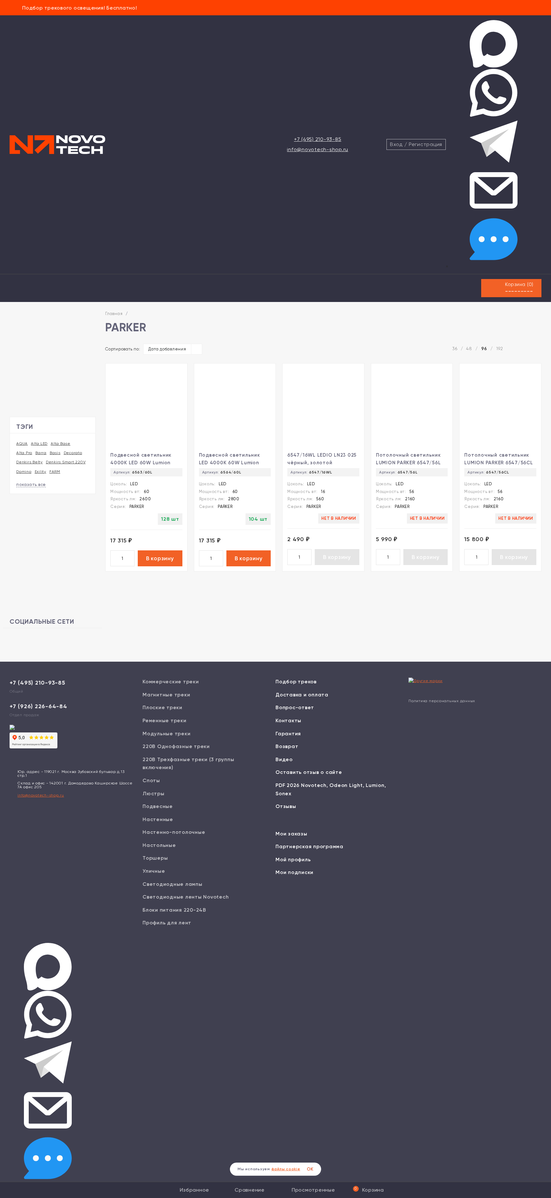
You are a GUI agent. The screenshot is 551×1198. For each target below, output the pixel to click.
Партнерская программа (309, 846)
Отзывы (286, 806)
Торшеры (155, 858)
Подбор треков (296, 682)
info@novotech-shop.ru (317, 149)
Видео (284, 759)
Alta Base (60, 443)
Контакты (288, 720)
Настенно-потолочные (174, 832)
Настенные (158, 819)
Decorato (73, 453)
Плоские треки (162, 707)
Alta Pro (24, 453)
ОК (310, 1169)
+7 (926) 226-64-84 (38, 706)
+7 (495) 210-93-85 (318, 139)
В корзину (160, 558)
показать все (31, 484)
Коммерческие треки (171, 682)
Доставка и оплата (302, 695)
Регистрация (425, 144)
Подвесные (158, 806)
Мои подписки (294, 872)
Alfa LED (39, 443)
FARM (54, 471)
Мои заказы (291, 834)
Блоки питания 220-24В (174, 910)
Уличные (154, 871)
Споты (151, 780)
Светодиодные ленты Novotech (186, 897)
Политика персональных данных (441, 701)
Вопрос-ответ (295, 707)
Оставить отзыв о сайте (309, 772)
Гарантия (288, 734)
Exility (40, 471)
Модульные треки (166, 734)
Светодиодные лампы (172, 884)
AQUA (22, 443)
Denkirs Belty (29, 462)
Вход (396, 144)
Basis (55, 453)
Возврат (287, 746)
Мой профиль (293, 859)
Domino (24, 471)
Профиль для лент (167, 923)
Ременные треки (165, 720)
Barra (41, 453)
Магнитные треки (166, 695)
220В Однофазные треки (176, 746)
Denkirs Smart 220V (66, 462)
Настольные (159, 845)
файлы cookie (285, 1169)
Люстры (154, 793)
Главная (113, 314)
